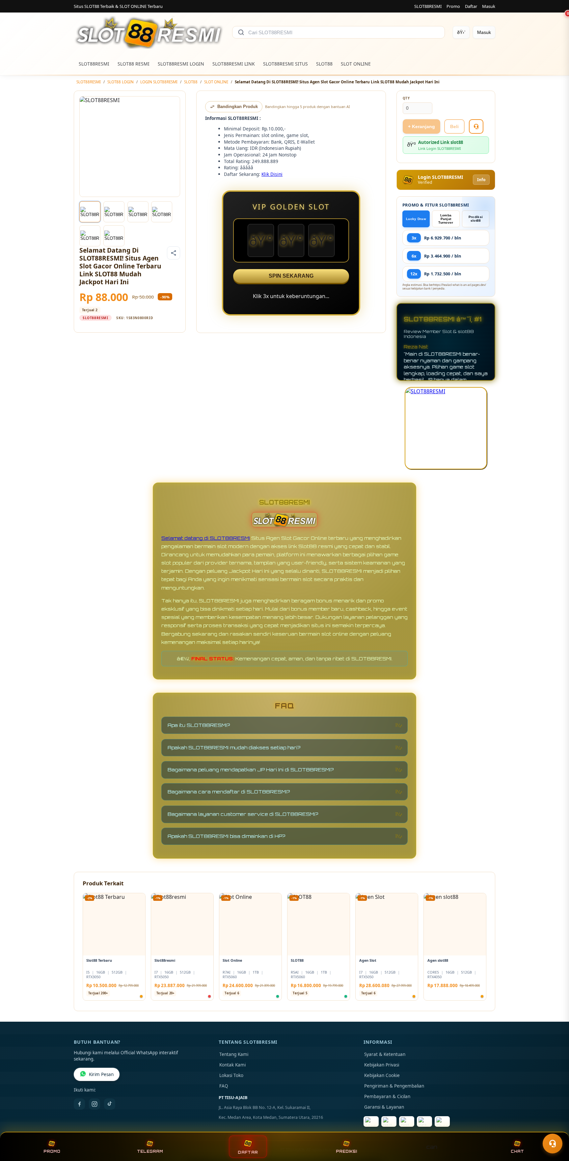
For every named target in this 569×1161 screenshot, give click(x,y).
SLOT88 (324, 64)
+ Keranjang (421, 126)
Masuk (488, 6)
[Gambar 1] (89, 211)
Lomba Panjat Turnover (445, 218)
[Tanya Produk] (476, 126)
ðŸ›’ (461, 32)
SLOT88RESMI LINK (233, 64)
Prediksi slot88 (476, 218)
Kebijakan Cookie (382, 1075)
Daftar (471, 6)
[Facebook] (79, 1104)
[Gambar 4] (161, 211)
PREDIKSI (346, 1151)
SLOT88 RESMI (133, 64)
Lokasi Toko (231, 1075)
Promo (453, 6)
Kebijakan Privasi (381, 1065)
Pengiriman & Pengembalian (394, 1086)
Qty (406, 98)
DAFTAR (248, 1152)
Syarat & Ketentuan (384, 1054)
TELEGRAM (150, 1151)
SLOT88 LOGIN (120, 81)
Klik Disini (272, 174)
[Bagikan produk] (173, 253)
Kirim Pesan (101, 1074)
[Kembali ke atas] (554, 1127)
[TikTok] (109, 1104)
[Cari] (241, 32)
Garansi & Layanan (384, 1107)
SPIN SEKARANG (291, 276)
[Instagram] (94, 1104)
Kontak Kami (232, 1065)
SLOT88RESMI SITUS (285, 64)
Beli (454, 126)
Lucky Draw (416, 219)
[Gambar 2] (113, 211)
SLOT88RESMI (428, 6)
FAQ (223, 1086)
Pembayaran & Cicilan (387, 1096)
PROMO (51, 1151)
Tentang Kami (233, 1054)
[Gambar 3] (138, 211)
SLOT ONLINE (356, 64)
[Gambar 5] (89, 235)
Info (481, 179)
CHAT (517, 1151)
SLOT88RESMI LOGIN (181, 64)
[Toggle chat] (552, 1143)
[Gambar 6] (113, 235)
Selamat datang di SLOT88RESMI (205, 538)
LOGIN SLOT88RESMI (158, 81)
